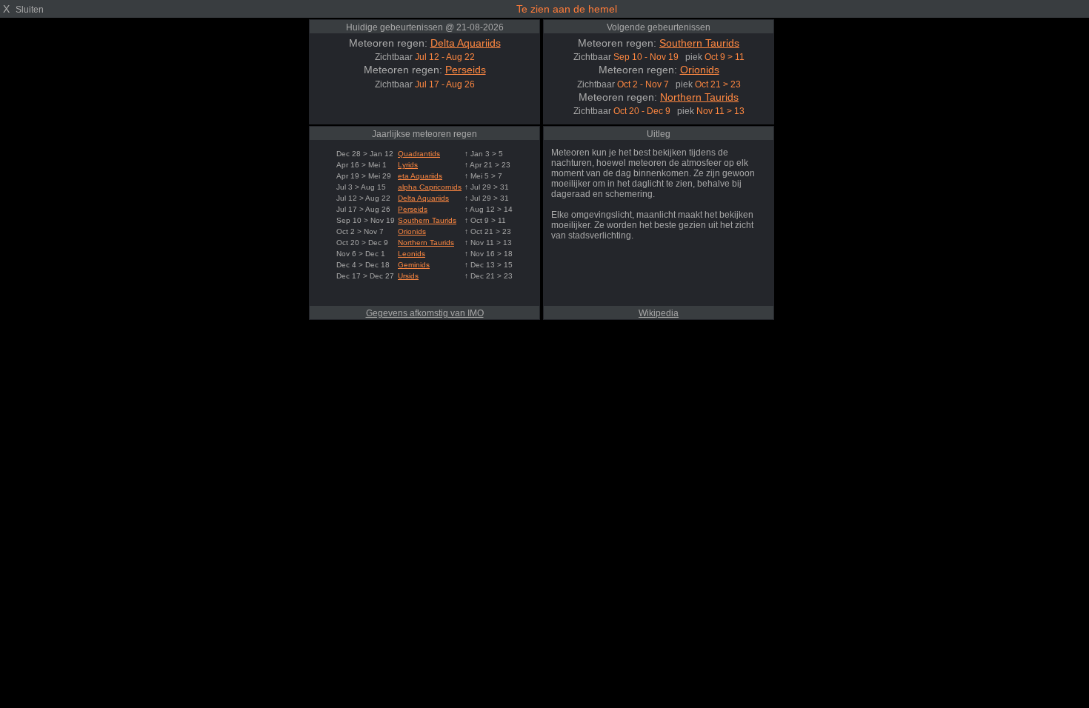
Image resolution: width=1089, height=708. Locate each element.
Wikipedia (659, 313)
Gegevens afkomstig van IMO (425, 313)
